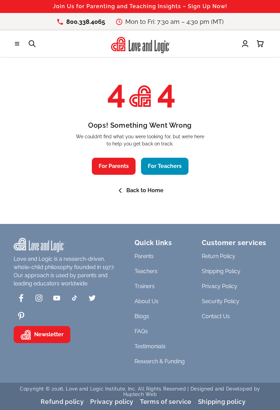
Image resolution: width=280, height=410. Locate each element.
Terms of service (166, 401)
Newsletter (49, 334)
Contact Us (216, 316)
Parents (144, 256)
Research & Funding (160, 361)
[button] (17, 43)
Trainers (145, 286)
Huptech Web (140, 394)
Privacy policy (112, 401)
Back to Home (145, 190)
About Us (146, 301)
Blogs (142, 316)
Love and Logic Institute (95, 389)
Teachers (146, 271)
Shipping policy (222, 401)
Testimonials (150, 346)
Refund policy (62, 401)
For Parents (114, 166)
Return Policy (218, 256)
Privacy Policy (219, 286)
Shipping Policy (221, 271)
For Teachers (165, 166)
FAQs (141, 331)
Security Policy (220, 301)
